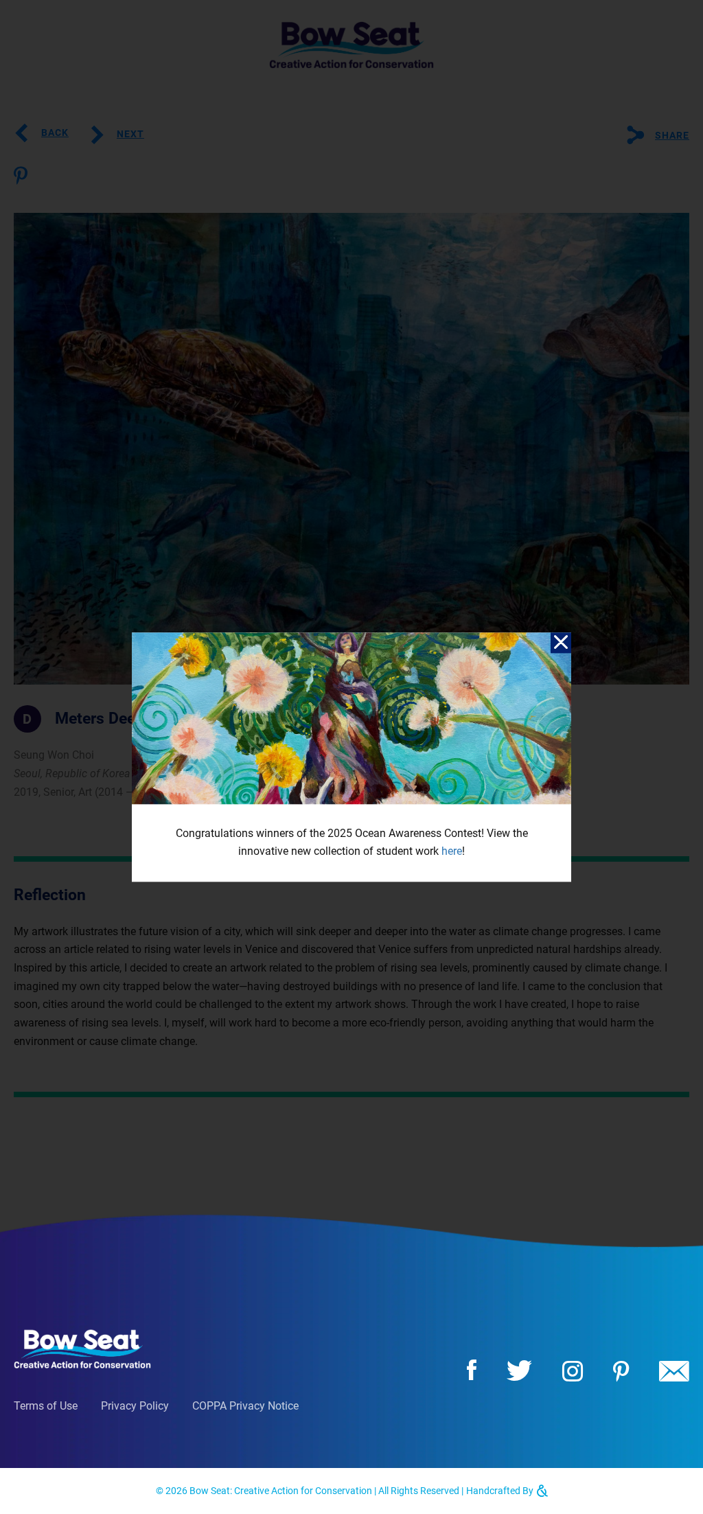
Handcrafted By (500, 1490)
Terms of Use (46, 1405)
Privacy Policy (135, 1405)
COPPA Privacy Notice (245, 1405)
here (451, 851)
